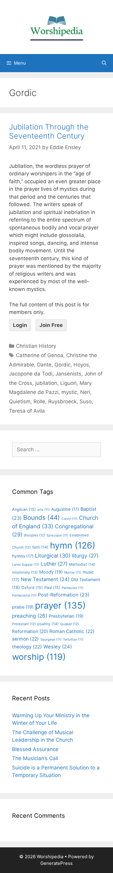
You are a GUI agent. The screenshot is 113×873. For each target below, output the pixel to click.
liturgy (85, 555)
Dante (44, 365)
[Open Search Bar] (104, 63)
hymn (72, 545)
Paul (52, 587)
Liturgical (53, 555)
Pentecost (72, 588)
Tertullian (73, 639)
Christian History (36, 346)
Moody (51, 572)
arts (43, 510)
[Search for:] (56, 449)
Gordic (63, 365)
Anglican (24, 509)
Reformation (30, 631)
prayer (60, 605)
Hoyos (81, 365)
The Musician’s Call (35, 758)
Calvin (69, 519)
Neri (85, 392)
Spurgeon (50, 639)
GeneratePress (56, 863)
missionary (25, 572)
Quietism (19, 401)
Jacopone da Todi (30, 374)
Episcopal (57, 535)
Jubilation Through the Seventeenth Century (49, 131)
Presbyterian (66, 616)
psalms (48, 624)
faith (40, 547)
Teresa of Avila (27, 411)
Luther (54, 564)
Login (20, 325)
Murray (72, 572)
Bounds (41, 517)
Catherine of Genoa (39, 355)
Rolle (39, 401)
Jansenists (68, 374)
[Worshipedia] (56, 27)
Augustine (65, 509)
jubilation (46, 383)
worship (39, 656)
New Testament (45, 579)
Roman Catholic (72, 631)
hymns (22, 556)
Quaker (69, 624)
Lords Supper (25, 565)
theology (27, 647)
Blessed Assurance (35, 749)
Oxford (32, 587)
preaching (29, 616)
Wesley (57, 647)
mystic (69, 392)
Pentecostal (24, 595)
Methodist (82, 564)
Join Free (51, 325)
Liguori (68, 383)
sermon (25, 639)
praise (22, 607)
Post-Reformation (63, 595)
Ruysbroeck (62, 401)
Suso (86, 401)
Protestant (24, 624)
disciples (34, 535)
